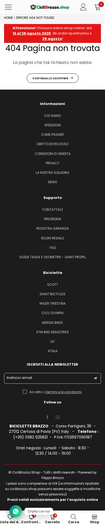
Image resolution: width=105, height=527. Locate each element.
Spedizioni (52, 125)
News (52, 182)
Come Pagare (52, 134)
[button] (95, 378)
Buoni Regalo (52, 238)
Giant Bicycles (52, 294)
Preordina (52, 219)
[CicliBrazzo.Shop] (50, 7)
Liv (52, 341)
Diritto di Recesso (52, 144)
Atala (52, 351)
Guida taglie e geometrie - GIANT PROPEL (52, 257)
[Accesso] (83, 7)
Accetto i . (55, 392)
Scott (52, 284)
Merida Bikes (52, 322)
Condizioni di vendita (53, 153)
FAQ (53, 247)
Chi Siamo (52, 115)
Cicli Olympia (52, 313)
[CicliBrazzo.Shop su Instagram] (57, 417)
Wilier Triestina (52, 303)
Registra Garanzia (52, 228)
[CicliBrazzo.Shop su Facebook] (47, 417)
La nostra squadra (52, 172)
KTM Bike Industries (52, 332)
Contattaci (52, 209)
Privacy (52, 163)
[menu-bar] (11, 7)
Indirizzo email (19, 377)
